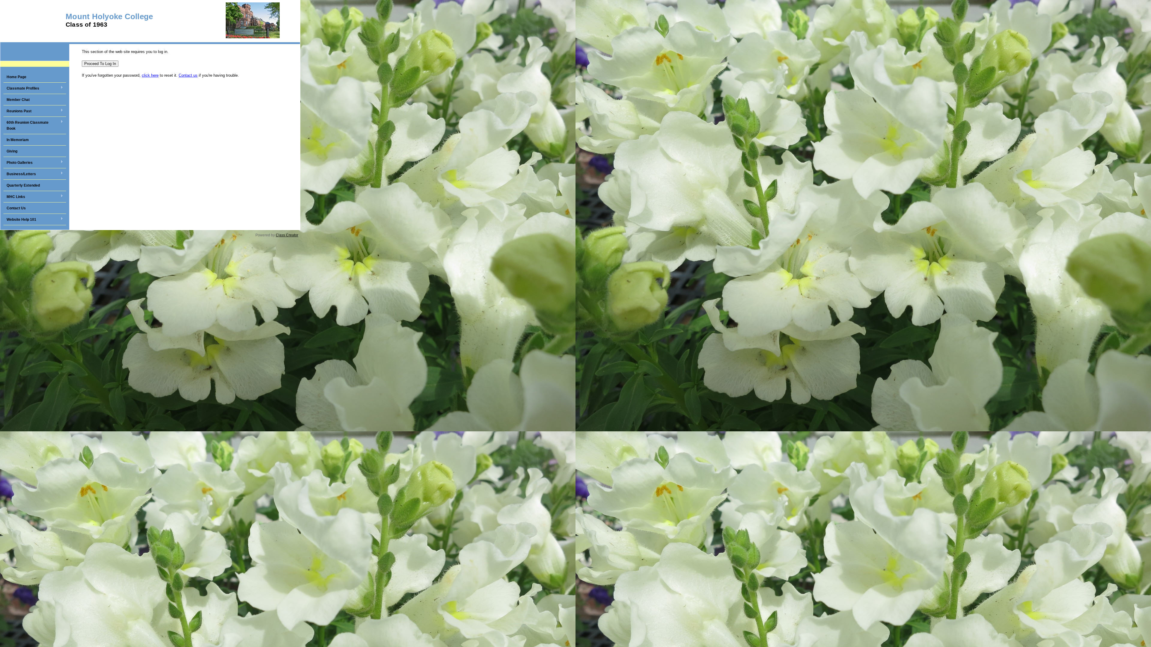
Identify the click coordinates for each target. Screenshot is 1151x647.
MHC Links (14, 197)
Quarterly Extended (23, 185)
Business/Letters (19, 174)
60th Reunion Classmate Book (26, 125)
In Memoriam (18, 140)
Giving (12, 151)
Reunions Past (17, 111)
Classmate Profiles (21, 88)
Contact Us (16, 208)
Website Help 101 (19, 219)
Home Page (16, 77)
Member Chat (18, 100)
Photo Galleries (18, 163)
